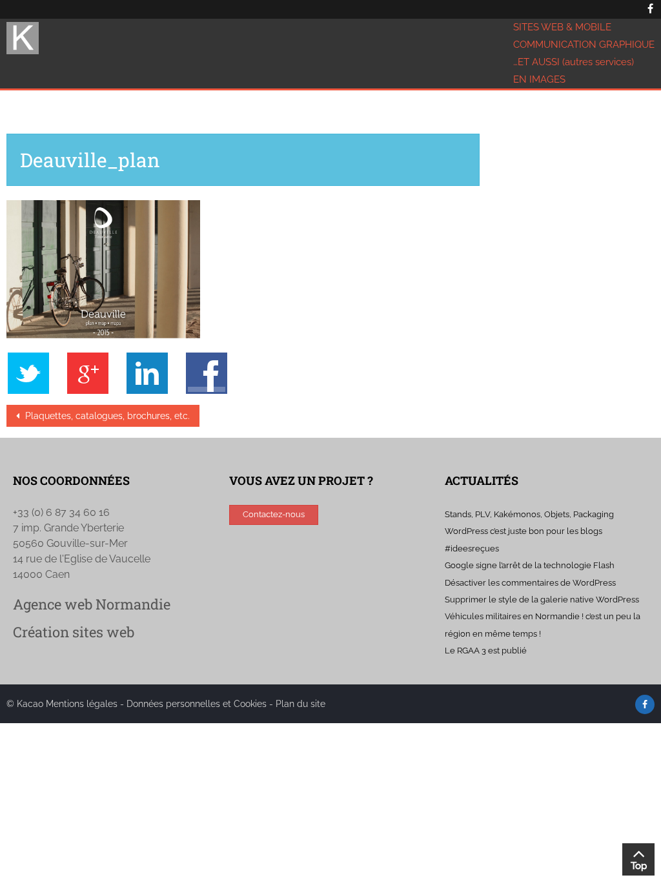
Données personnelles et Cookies (197, 704)
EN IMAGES (539, 79)
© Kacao (26, 704)
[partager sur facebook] (207, 372)
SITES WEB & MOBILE (562, 27)
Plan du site (300, 704)
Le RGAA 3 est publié (486, 650)
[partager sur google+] (94, 372)
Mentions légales (81, 704)
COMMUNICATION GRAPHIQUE (584, 44)
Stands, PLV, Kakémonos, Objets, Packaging (529, 514)
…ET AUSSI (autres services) (573, 62)
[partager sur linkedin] (153, 372)
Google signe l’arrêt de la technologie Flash (530, 565)
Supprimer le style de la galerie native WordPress (542, 599)
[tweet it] (34, 372)
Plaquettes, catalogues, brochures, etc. (106, 416)
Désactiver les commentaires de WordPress (530, 583)
